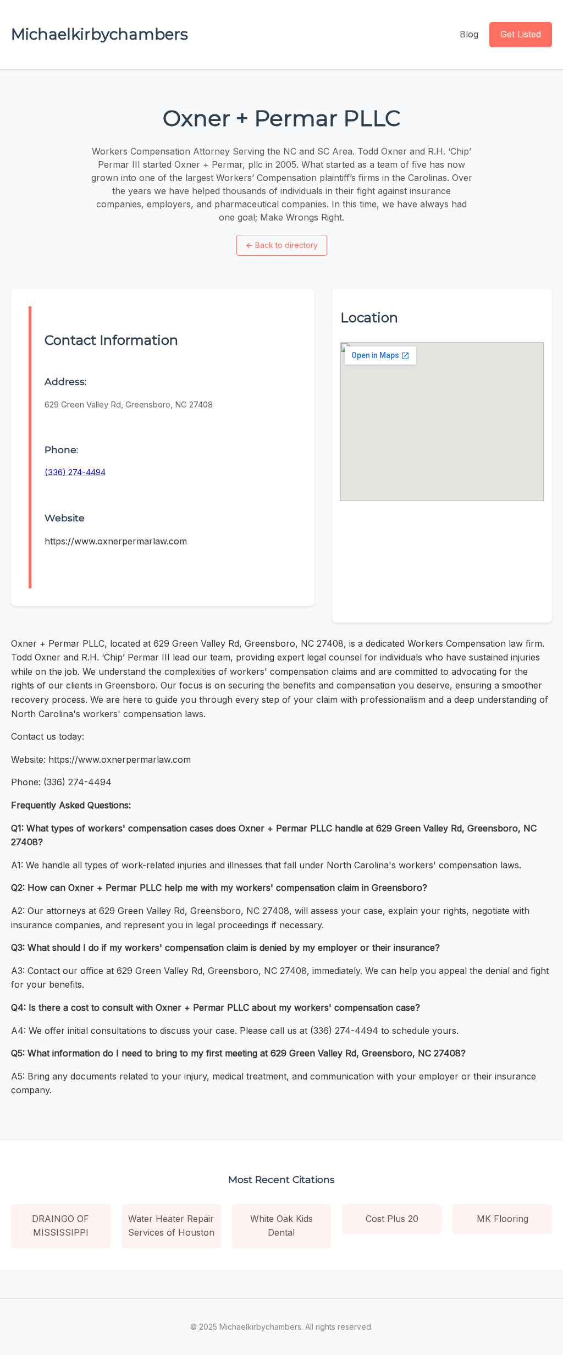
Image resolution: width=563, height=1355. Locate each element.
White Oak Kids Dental (281, 1225)
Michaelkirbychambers (99, 34)
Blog (469, 34)
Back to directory (282, 245)
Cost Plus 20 (392, 1218)
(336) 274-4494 (75, 472)
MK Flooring (502, 1218)
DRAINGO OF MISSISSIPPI (60, 1225)
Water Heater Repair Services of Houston (171, 1225)
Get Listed (520, 34)
